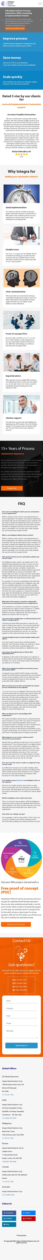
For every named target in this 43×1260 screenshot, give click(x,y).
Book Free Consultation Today (15, 28)
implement (20, 780)
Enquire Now (11, 488)
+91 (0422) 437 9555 (9, 1118)
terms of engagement (16, 254)
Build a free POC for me (16, 924)
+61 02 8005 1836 (8, 1195)
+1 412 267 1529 (7, 1095)
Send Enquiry (21, 1046)
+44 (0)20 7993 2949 (9, 1162)
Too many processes (9, 691)
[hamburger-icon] (40, 3)
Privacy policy (21, 1235)
